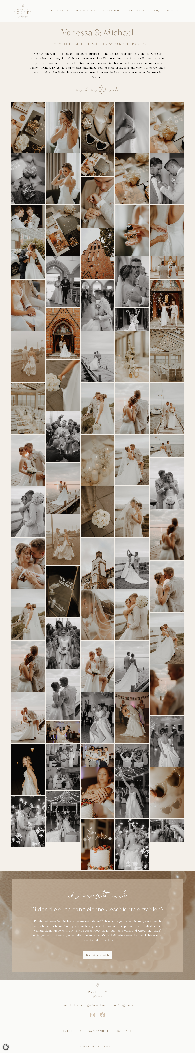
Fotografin (85, 10)
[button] (6, 1047)
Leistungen (137, 10)
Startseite (60, 10)
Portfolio (112, 10)
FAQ (157, 10)
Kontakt (173, 10)
